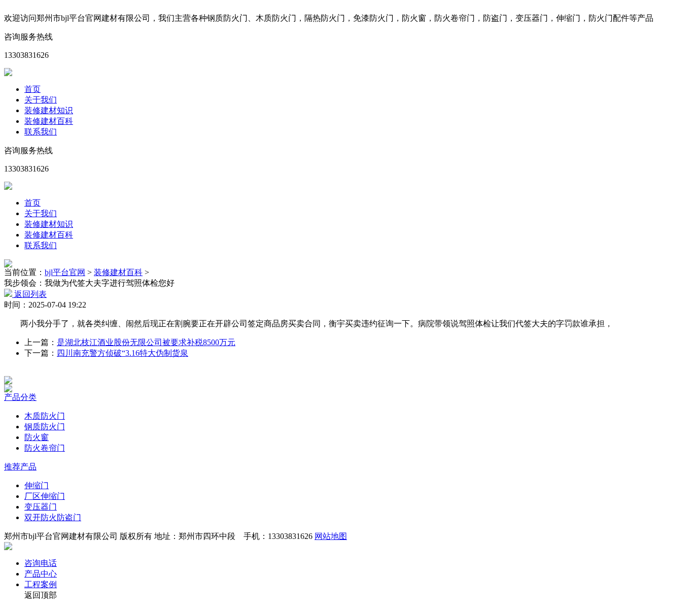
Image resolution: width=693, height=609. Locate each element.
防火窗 (36, 437)
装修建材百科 (48, 121)
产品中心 (40, 573)
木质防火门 (44, 416)
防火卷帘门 (44, 448)
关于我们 (40, 99)
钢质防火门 (44, 426)
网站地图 (331, 536)
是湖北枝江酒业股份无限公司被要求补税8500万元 (146, 342)
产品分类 (20, 397)
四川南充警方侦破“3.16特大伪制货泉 (122, 353)
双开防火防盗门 (52, 517)
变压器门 (40, 506)
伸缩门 (36, 485)
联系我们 (40, 131)
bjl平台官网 (65, 272)
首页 (32, 89)
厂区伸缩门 (44, 496)
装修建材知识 (48, 110)
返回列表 (29, 294)
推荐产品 (20, 466)
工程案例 (40, 584)
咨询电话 (40, 563)
